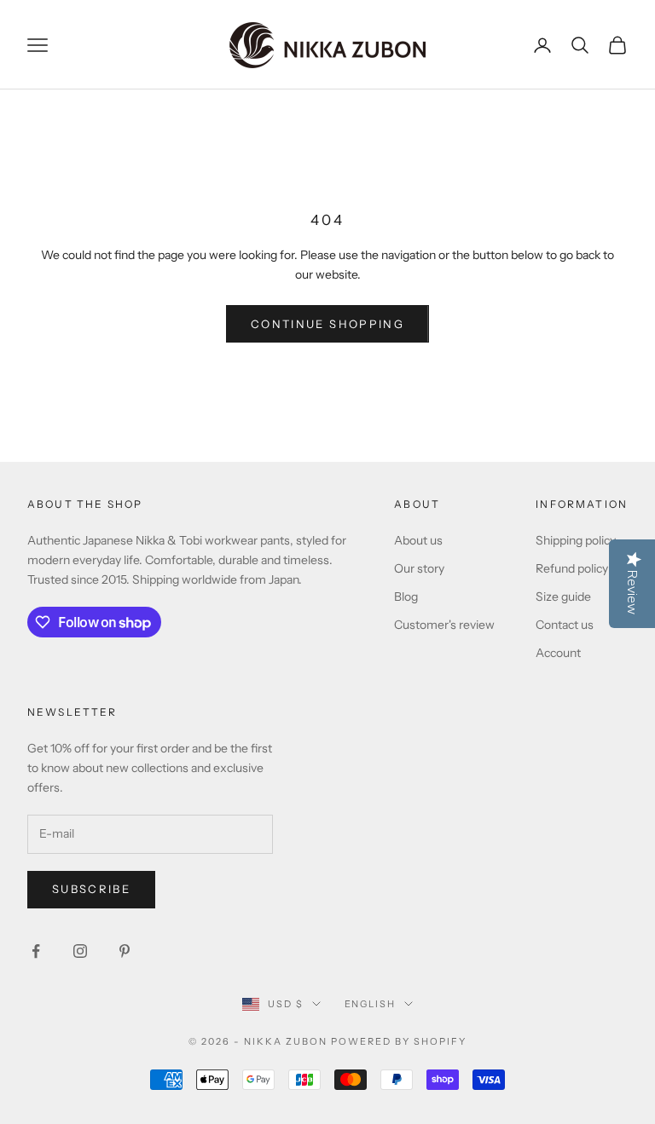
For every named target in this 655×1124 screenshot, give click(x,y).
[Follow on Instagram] (80, 951)
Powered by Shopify (399, 1041)
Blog (406, 596)
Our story (419, 568)
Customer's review (444, 624)
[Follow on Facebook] (35, 951)
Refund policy (572, 568)
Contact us (565, 624)
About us (418, 540)
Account (558, 652)
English (371, 1004)
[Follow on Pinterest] (124, 951)
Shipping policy (576, 540)
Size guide (563, 596)
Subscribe (91, 889)
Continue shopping (327, 324)
